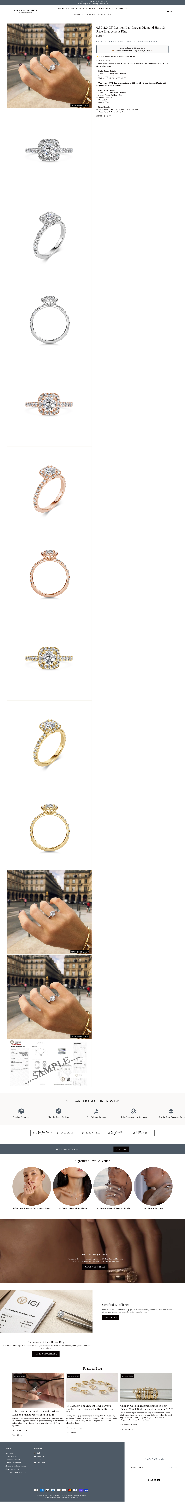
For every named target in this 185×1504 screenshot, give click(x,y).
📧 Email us (39, 1456)
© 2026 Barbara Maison (53, 1497)
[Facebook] (148, 1480)
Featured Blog (92, 1368)
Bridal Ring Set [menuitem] (104, 8)
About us (9, 1453)
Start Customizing (45, 1353)
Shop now (121, 1149)
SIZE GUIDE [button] (101, 41)
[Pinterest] (155, 1480)
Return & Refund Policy (15, 1465)
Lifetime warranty (13, 1462)
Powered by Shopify (70, 1497)
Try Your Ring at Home (15, 1472)
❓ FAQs (37, 1459)
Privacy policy (11, 1456)
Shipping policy (12, 1469)
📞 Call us (38, 1453)
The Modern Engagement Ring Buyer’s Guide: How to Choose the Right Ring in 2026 (89, 1408)
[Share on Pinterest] (110, 116)
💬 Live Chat (39, 1462)
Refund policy (42, 1495)
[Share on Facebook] (105, 116)
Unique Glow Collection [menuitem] (99, 15)
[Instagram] (152, 1480)
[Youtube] (158, 1480)
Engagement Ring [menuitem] (67, 8)
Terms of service (12, 1459)
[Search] (164, 11)
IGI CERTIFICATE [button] (117, 41)
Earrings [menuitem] (79, 15)
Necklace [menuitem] (120, 8)
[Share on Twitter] (107, 116)
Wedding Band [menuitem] (86, 8)
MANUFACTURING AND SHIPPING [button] (142, 41)
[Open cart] (171, 11)
